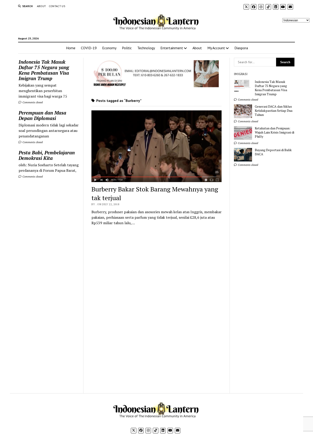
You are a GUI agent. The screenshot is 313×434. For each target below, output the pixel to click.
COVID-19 (89, 48)
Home (70, 48)
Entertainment (171, 48)
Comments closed (32, 102)
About (41, 6)
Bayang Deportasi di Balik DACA (273, 152)
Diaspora (241, 48)
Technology (146, 48)
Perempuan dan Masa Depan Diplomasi (42, 115)
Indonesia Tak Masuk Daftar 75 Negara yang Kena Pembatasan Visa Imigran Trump (44, 70)
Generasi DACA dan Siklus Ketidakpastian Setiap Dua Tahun (273, 110)
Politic (127, 48)
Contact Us (57, 6)
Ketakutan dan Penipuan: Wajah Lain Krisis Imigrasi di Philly (274, 132)
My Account (216, 48)
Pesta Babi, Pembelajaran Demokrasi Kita (47, 155)
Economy (109, 48)
